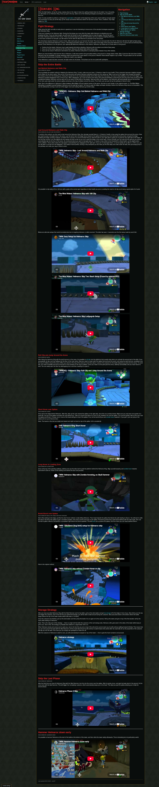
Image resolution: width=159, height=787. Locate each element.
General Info (21, 23)
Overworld (20, 33)
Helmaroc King (21, 48)
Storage (19, 28)
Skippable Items (21, 62)
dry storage (107, 613)
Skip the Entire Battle (126, 15)
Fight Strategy (124, 13)
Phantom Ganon (21, 46)
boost (93, 521)
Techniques (20, 25)
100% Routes (20, 70)
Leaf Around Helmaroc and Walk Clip (130, 20)
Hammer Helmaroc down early (129, 35)
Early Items (20, 59)
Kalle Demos (20, 41)
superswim (70, 18)
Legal (44, 2)
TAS (45, 21)
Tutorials (20, 80)
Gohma (19, 39)
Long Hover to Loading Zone (129, 28)
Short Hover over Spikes (128, 26)
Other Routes (21, 78)
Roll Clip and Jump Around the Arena (130, 24)
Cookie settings (6, 785)
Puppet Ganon (21, 55)
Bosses (19, 36)
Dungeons (20, 31)
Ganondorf (20, 57)
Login (155, 2)
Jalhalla (19, 50)
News (21, 2)
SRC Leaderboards (36, 2)
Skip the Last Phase (126, 33)
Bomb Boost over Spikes (128, 30)
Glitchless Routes (22, 75)
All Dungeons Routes (23, 67)
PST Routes (20, 72)
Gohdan (19, 43)
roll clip (88, 359)
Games (26, 2)
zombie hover (110, 417)
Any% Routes (21, 65)
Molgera (19, 52)
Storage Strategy (125, 31)
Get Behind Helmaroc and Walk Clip (130, 17)
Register (151, 2)
